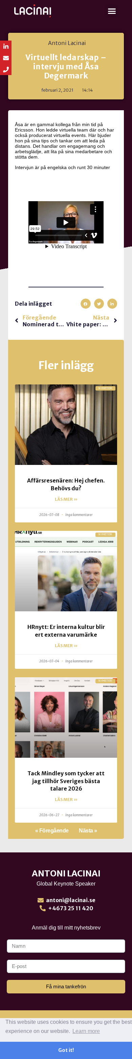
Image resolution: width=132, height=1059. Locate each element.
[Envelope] (6, 58)
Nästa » (88, 830)
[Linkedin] (6, 46)
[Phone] (6, 69)
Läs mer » (66, 499)
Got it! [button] (66, 1050)
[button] (111, 11)
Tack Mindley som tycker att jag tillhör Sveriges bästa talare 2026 (66, 781)
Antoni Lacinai (66, 873)
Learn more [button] (86, 1031)
